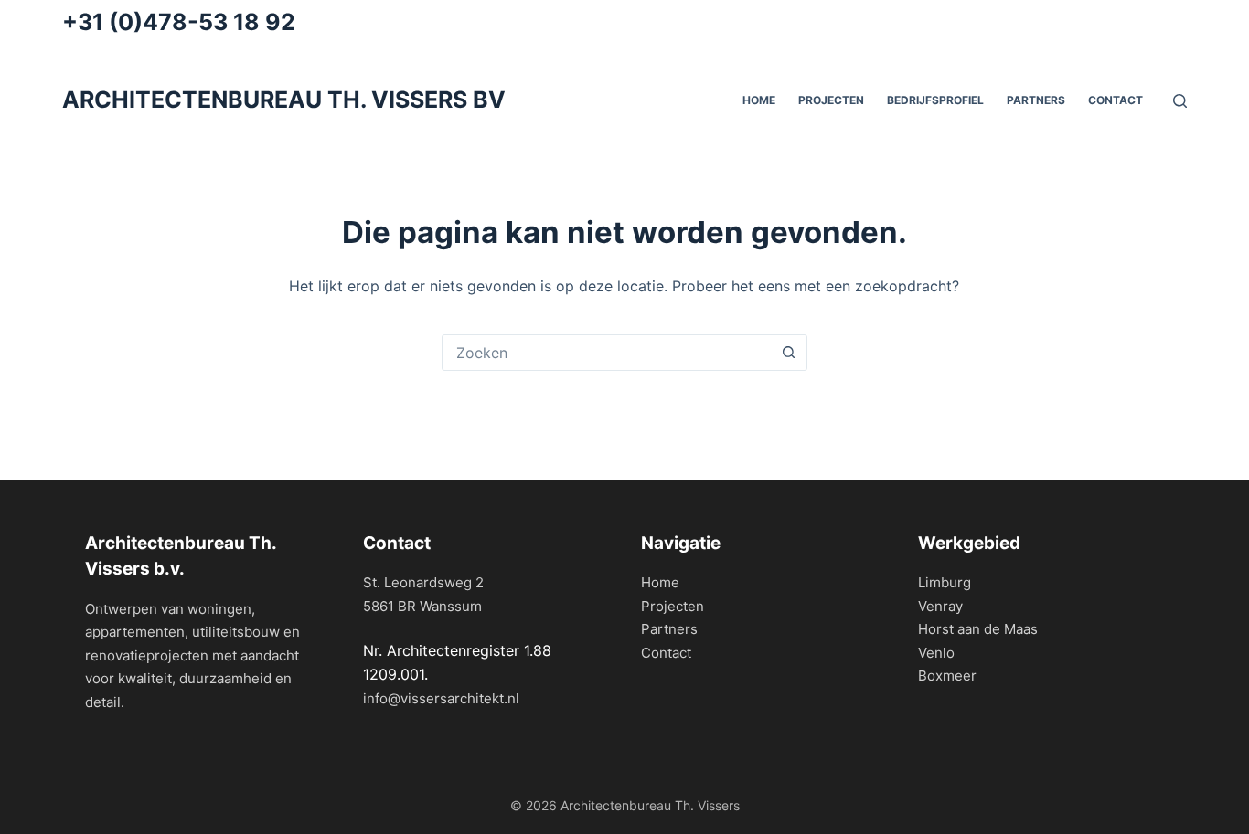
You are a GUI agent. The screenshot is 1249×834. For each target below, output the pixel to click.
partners (1036, 100)
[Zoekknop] (789, 352)
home (758, 100)
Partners (669, 629)
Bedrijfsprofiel (935, 100)
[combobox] (607, 352)
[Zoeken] (1180, 101)
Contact (1115, 100)
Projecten (831, 100)
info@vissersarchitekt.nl (441, 698)
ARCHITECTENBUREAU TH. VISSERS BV (284, 99)
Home (660, 582)
